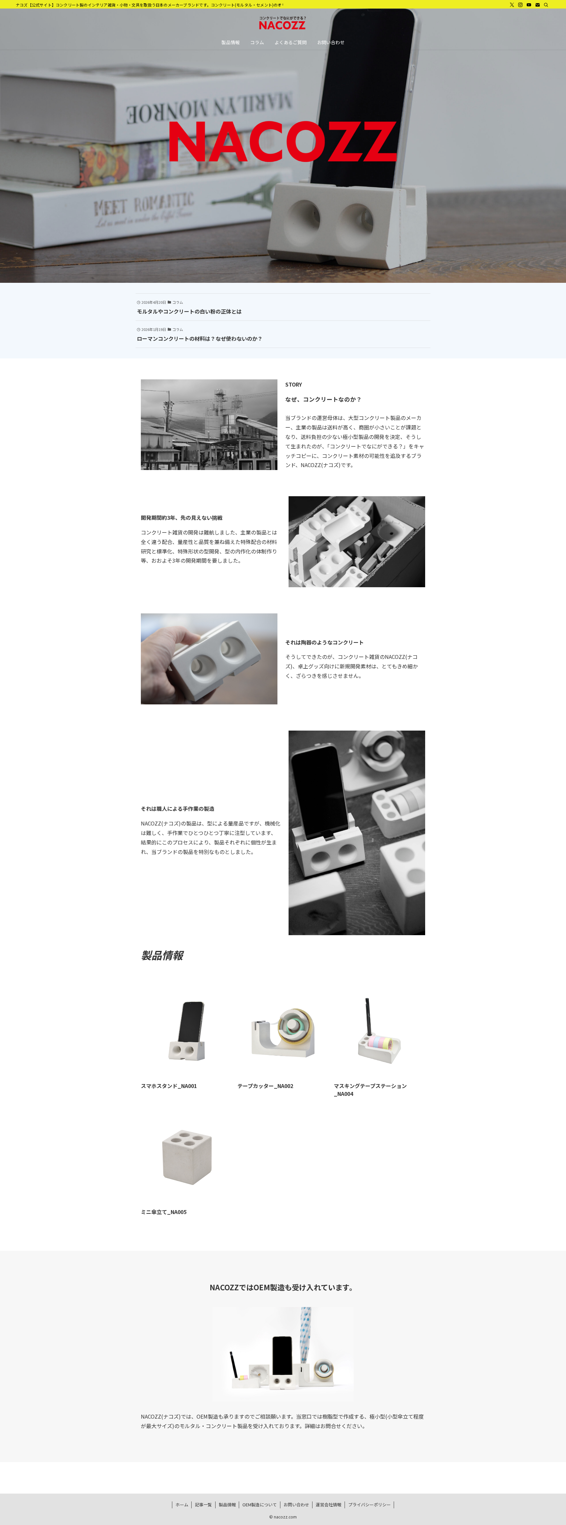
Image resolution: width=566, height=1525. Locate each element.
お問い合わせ (296, 1504)
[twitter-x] (512, 5)
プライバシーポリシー (369, 1504)
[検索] (546, 5)
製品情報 (227, 1504)
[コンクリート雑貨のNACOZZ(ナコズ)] (283, 22)
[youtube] (529, 5)
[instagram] (520, 5)
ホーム (182, 1504)
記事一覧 (203, 1504)
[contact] (537, 5)
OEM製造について (259, 1504)
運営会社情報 (328, 1504)
